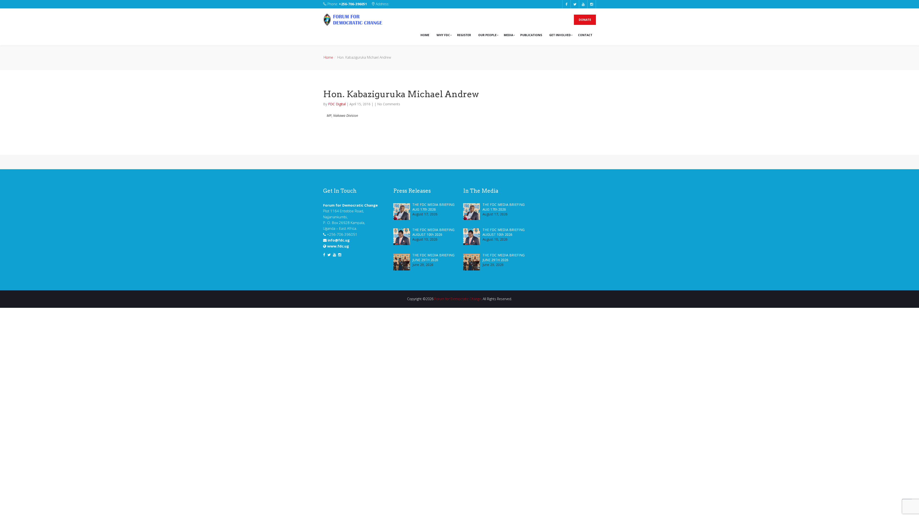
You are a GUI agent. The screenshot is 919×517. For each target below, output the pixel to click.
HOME (424, 35)
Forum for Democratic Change (457, 299)
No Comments (388, 104)
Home (328, 57)
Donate (585, 20)
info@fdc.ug (339, 240)
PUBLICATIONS (531, 35)
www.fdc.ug (338, 246)
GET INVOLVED (560, 35)
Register (464, 35)
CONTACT (585, 35)
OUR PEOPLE (487, 35)
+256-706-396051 (353, 4)
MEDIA (508, 35)
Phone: (346, 4)
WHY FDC (443, 35)
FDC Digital (337, 104)
